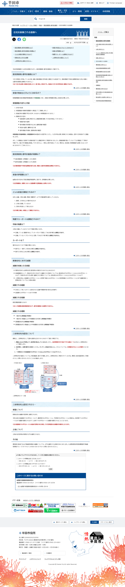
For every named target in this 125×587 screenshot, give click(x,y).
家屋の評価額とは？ (58, 51)
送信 (50, 469)
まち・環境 (77, 11)
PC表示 (94, 522)
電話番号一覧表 (26, 553)
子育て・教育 (33, 11)
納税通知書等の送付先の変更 (103, 71)
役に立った (22, 461)
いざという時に (68, 3)
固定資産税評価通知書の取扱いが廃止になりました (104, 76)
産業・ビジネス (91, 11)
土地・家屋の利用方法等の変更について (104, 45)
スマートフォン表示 (106, 522)
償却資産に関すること (101, 64)
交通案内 (49, 553)
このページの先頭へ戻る (82, 88)
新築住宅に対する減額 (21, 57)
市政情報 (106, 11)
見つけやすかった (24, 466)
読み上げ (101, 3)
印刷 (67, 42)
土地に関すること (100, 49)
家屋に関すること (100, 58)
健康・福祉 (48, 11)
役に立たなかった (41, 461)
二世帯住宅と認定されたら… (23, 61)
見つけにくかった (45, 466)
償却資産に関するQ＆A (102, 88)
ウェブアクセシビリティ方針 (52, 559)
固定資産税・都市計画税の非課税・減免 (104, 81)
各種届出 (98, 85)
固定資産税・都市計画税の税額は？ (25, 51)
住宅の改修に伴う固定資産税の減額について (104, 93)
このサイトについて (35, 559)
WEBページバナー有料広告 (31, 500)
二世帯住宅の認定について (60, 57)
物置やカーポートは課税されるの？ (62, 54)
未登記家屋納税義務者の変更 (103, 68)
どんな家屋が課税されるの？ (23, 54)
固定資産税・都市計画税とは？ (24, 47)
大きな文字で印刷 (79, 42)
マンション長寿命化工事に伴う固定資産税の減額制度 (104, 53)
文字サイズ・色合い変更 (86, 3)
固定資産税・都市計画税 (50, 25)
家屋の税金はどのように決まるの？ (63, 47)
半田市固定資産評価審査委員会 (103, 100)
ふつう (31, 461)
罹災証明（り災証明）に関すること (104, 97)
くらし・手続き (18, 11)
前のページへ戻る (61, 522)
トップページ (23, 25)
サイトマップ (22, 559)
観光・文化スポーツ (62, 11)
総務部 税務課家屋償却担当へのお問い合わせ (34, 486)
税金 (40, 25)
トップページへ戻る (79, 522)
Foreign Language (116, 3)
